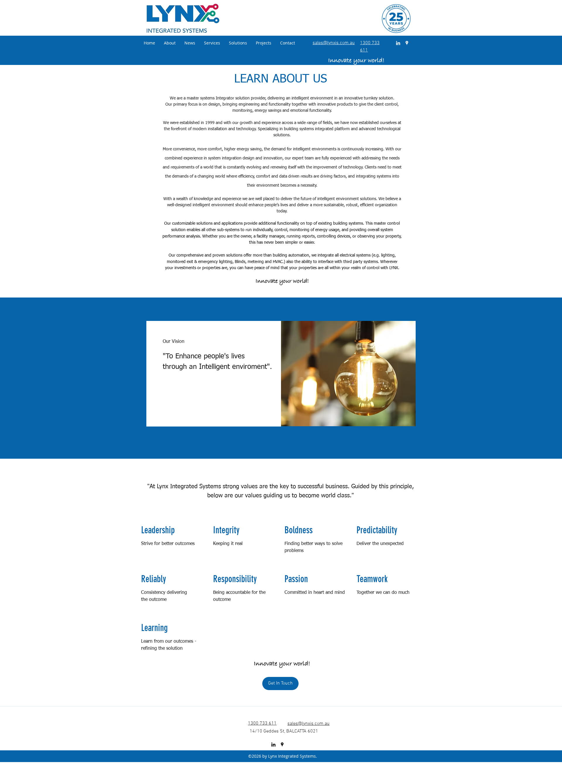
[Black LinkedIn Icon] (273, 744)
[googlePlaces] (407, 43)
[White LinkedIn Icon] (398, 43)
